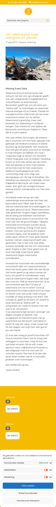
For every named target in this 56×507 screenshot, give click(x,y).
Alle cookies (28, 485)
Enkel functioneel (28, 493)
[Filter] (8, 401)
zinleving (31, 42)
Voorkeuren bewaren (28, 500)
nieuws (22, 42)
